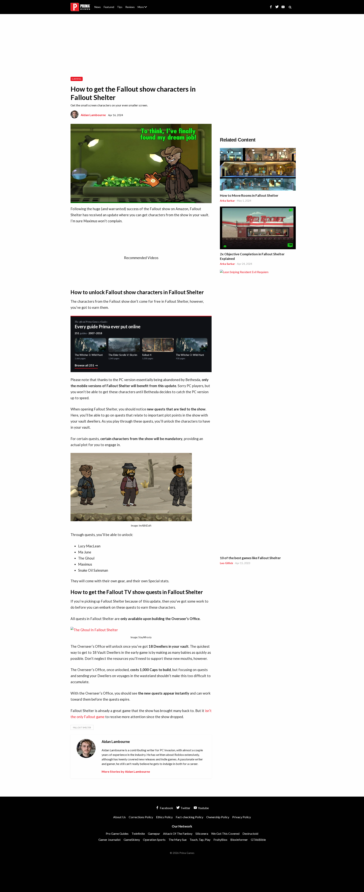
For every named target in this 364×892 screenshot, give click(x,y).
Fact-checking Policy (189, 817)
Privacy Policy (241, 817)
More (144, 8)
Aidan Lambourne (93, 115)
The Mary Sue (178, 839)
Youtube (203, 808)
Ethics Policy (164, 817)
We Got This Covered (225, 833)
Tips (119, 7)
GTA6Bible (258, 839)
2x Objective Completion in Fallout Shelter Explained (252, 256)
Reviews (130, 7)
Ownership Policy (217, 817)
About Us (143, 4)
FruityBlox (220, 839)
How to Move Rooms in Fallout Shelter (249, 195)
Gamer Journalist (109, 839)
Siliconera (201, 833)
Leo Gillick (226, 563)
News (97, 7)
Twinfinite (138, 833)
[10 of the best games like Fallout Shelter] (258, 412)
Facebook (166, 808)
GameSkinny (132, 839)
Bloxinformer (239, 839)
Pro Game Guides (117, 833)
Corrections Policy (141, 817)
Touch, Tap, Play (200, 839)
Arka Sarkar (227, 200)
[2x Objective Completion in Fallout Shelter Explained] (258, 228)
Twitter (185, 808)
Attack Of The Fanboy (177, 833)
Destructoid (250, 833)
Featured (109, 7)
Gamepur (154, 833)
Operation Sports (154, 839)
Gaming (76, 78)
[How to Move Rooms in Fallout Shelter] (258, 170)
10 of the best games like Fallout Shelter (250, 558)
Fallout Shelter (82, 727)
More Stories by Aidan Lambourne (126, 771)
